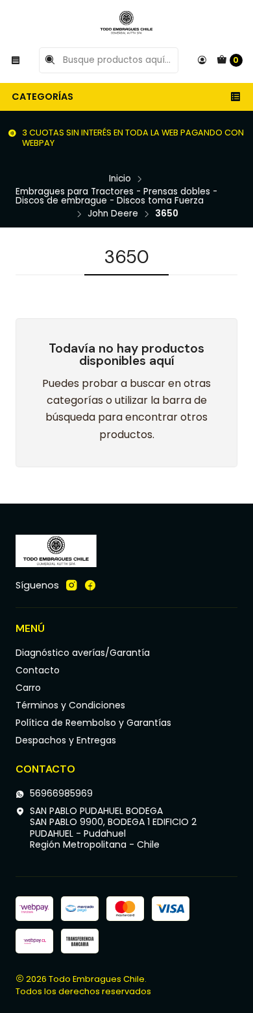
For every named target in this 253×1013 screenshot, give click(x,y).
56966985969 (61, 793)
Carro (28, 687)
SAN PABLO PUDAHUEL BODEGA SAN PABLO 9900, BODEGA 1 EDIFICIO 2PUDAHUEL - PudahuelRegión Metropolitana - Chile (113, 828)
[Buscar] (50, 60)
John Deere (113, 213)
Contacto (38, 670)
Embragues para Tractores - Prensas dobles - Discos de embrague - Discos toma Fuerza (116, 196)
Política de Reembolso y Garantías (93, 722)
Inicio (120, 178)
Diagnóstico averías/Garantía (83, 652)
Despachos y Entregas (66, 740)
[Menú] (15, 60)
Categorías (42, 96)
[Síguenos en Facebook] (90, 585)
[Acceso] (202, 60)
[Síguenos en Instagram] (71, 585)
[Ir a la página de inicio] (126, 23)
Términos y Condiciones (70, 705)
